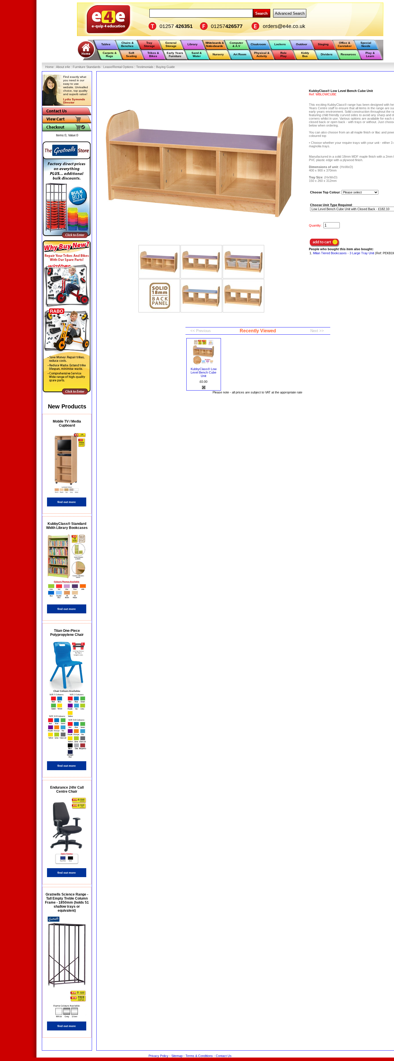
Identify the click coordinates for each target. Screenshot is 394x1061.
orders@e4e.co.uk (284, 26)
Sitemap (177, 1056)
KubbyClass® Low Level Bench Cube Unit (204, 372)
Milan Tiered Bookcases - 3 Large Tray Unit (343, 253)
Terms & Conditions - (200, 1056)
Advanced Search (290, 13)
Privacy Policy (158, 1056)
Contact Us (224, 1056)
